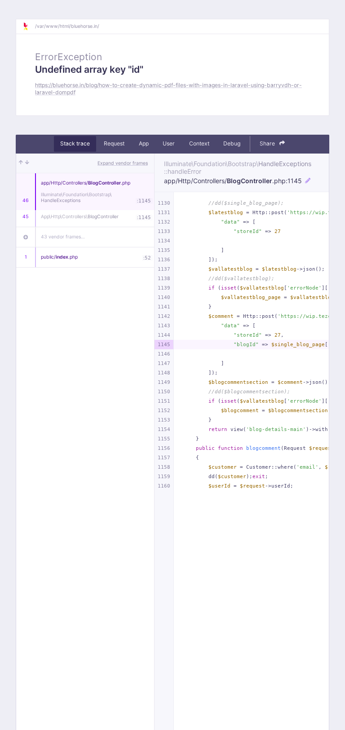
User (169, 143)
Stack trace (75, 143)
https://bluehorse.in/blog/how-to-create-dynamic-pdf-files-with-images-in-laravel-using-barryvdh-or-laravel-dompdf (168, 88)
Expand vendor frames (122, 163)
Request (114, 143)
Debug (231, 143)
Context (199, 143)
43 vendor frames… (63, 237)
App (144, 143)
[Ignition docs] (28, 26)
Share (268, 143)
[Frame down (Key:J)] (27, 163)
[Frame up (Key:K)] (20, 163)
